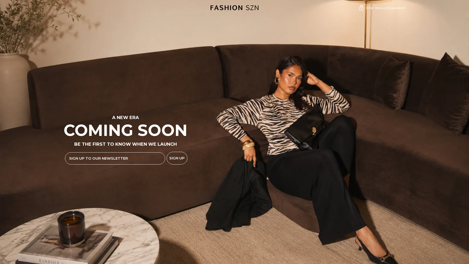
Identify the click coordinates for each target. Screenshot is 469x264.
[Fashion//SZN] (234, 8)
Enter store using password (385, 8)
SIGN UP (177, 158)
